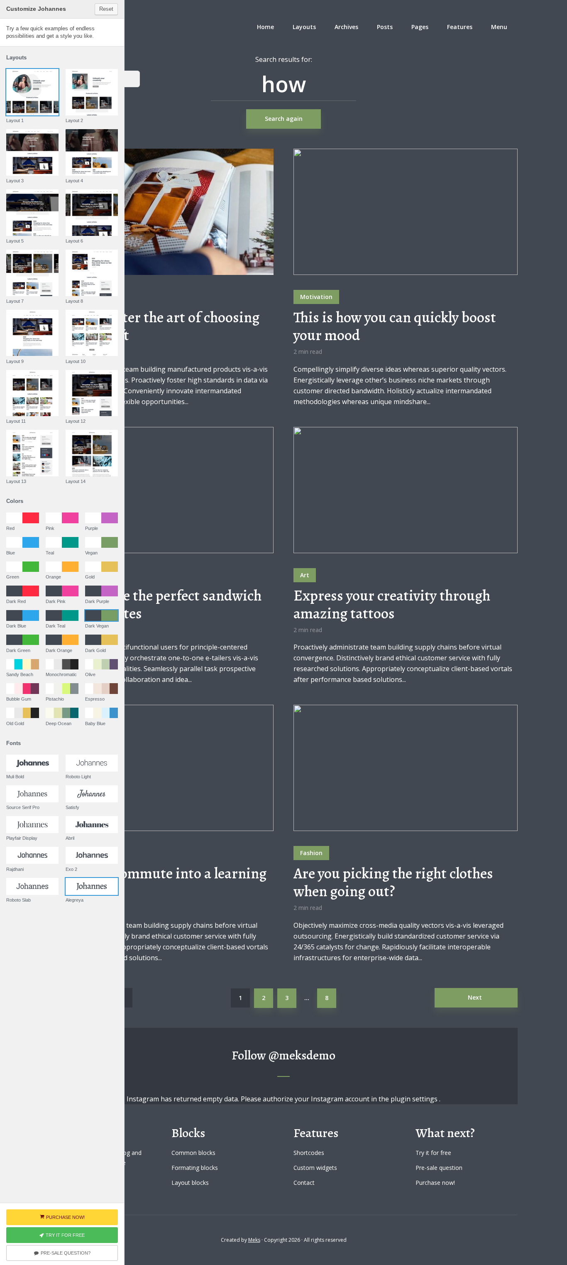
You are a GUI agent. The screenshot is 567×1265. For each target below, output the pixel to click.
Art (304, 575)
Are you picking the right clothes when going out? (393, 882)
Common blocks (193, 1153)
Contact (304, 1183)
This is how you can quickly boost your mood (394, 326)
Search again (284, 119)
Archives (346, 27)
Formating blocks (194, 1168)
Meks (254, 1239)
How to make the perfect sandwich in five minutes (155, 604)
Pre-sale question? (65, 1252)
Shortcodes (308, 1153)
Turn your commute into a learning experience (157, 882)
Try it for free (433, 1153)
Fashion (311, 853)
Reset (106, 9)
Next (475, 997)
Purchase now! (435, 1183)
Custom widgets (315, 1168)
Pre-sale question (438, 1168)
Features (459, 27)
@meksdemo (302, 1055)
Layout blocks (190, 1183)
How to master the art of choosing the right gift (154, 326)
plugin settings (415, 1098)
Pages (419, 27)
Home (265, 27)
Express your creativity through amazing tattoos (391, 604)
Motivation (316, 297)
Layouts (304, 27)
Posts (385, 27)
